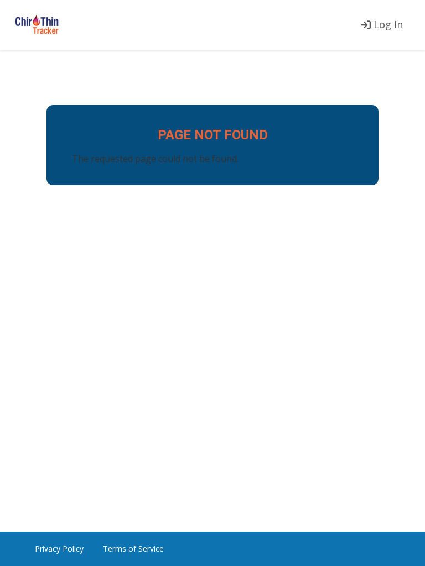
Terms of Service (133, 548)
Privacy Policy (59, 548)
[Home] (37, 25)
